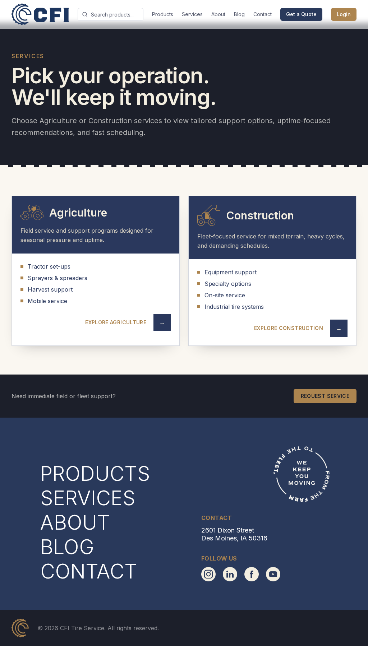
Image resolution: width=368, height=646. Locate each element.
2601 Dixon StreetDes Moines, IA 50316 (234, 534)
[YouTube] (273, 574)
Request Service (325, 396)
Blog (239, 14)
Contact (262, 14)
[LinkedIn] (230, 574)
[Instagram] (208, 574)
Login (344, 14)
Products (162, 14)
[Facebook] (251, 574)
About (218, 14)
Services (192, 14)
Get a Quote (301, 14)
